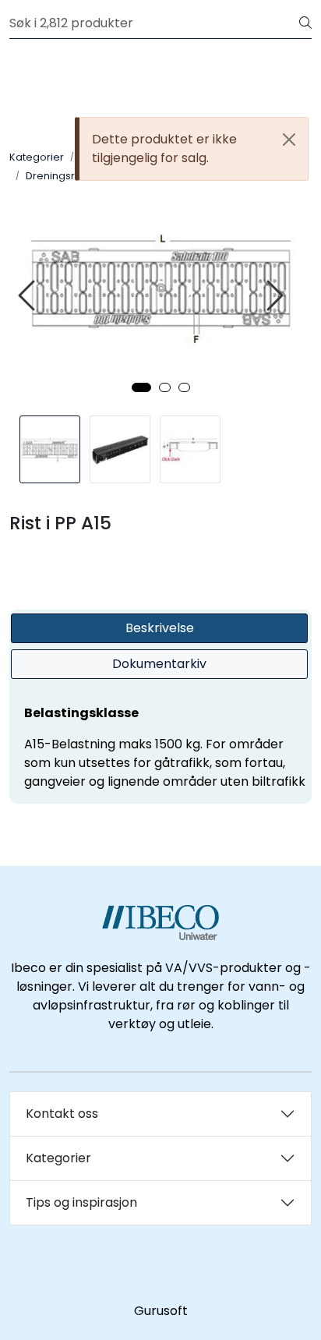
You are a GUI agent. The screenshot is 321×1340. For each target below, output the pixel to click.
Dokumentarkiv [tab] (159, 664)
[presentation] (29, 296)
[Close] (289, 139)
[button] (141, 387)
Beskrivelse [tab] (159, 628)
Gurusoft (161, 1311)
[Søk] (305, 23)
